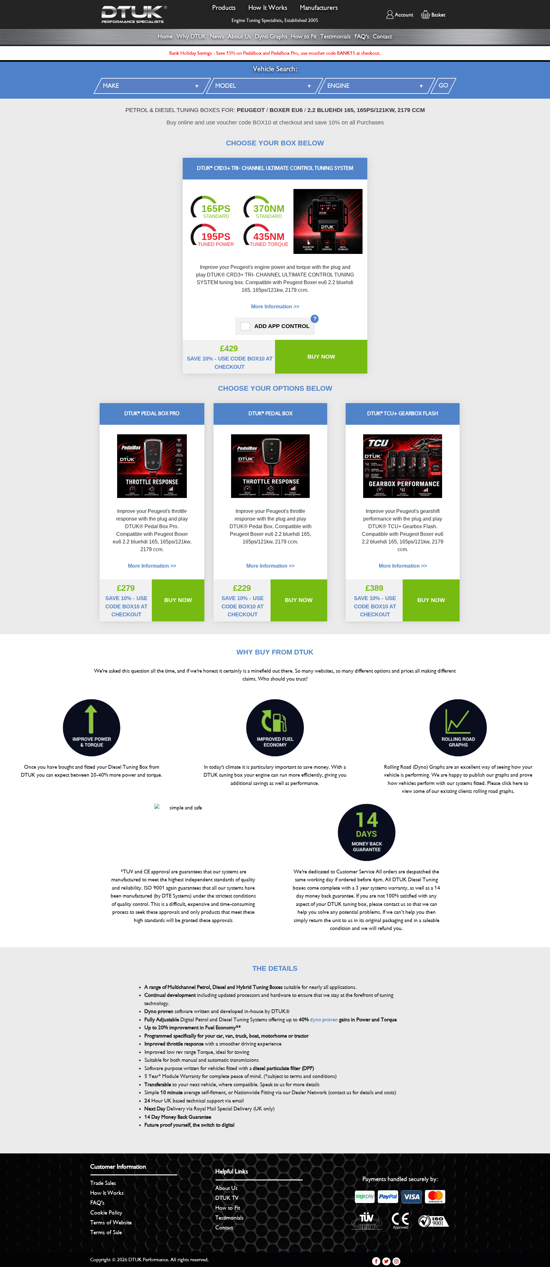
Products (224, 8)
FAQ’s (97, 1202)
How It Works (268, 8)
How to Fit (304, 36)
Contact (382, 36)
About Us (239, 36)
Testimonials (336, 36)
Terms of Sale (106, 1232)
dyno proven (324, 1019)
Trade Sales (103, 1183)
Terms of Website (111, 1222)
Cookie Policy (106, 1212)
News (217, 36)
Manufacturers (319, 8)
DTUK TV (227, 1197)
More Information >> (275, 306)
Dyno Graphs (271, 36)
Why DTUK (191, 36)
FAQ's (362, 36)
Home (165, 36)
